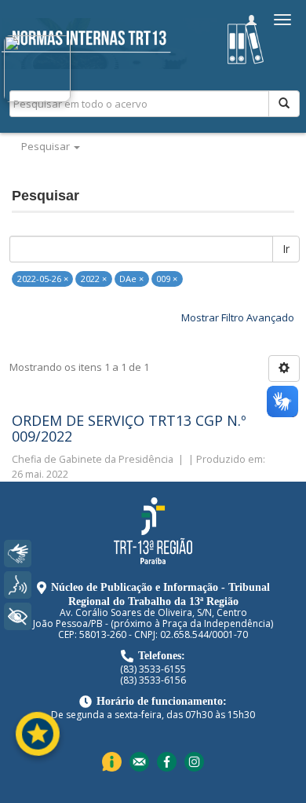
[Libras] (17, 553)
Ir (286, 248)
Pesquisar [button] (46, 146)
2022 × (94, 278)
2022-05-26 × (42, 278)
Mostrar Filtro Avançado (237, 317)
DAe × (131, 278)
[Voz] (17, 585)
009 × (166, 278)
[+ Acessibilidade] (17, 616)
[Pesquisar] (284, 103)
